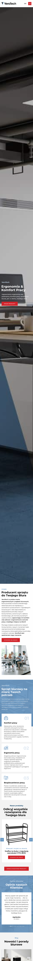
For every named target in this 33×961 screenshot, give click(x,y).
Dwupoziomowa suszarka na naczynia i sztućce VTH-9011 (16, 852)
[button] (2, 839)
